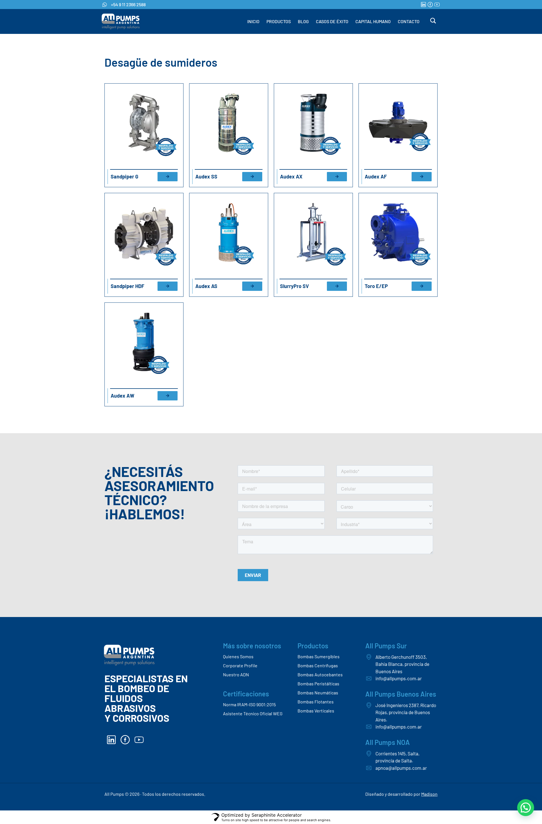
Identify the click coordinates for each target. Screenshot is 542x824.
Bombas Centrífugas (318, 665)
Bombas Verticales (316, 710)
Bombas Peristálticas (318, 683)
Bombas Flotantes (316, 701)
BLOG (303, 21)
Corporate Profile (240, 665)
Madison (429, 794)
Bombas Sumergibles (319, 656)
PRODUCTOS (278, 21)
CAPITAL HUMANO (373, 21)
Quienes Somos (238, 656)
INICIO (253, 21)
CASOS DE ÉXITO (332, 21)
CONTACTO (408, 21)
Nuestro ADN (236, 674)
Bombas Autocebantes (320, 674)
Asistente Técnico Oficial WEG (253, 713)
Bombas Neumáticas (318, 692)
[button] (525, 807)
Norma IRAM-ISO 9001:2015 (249, 704)
